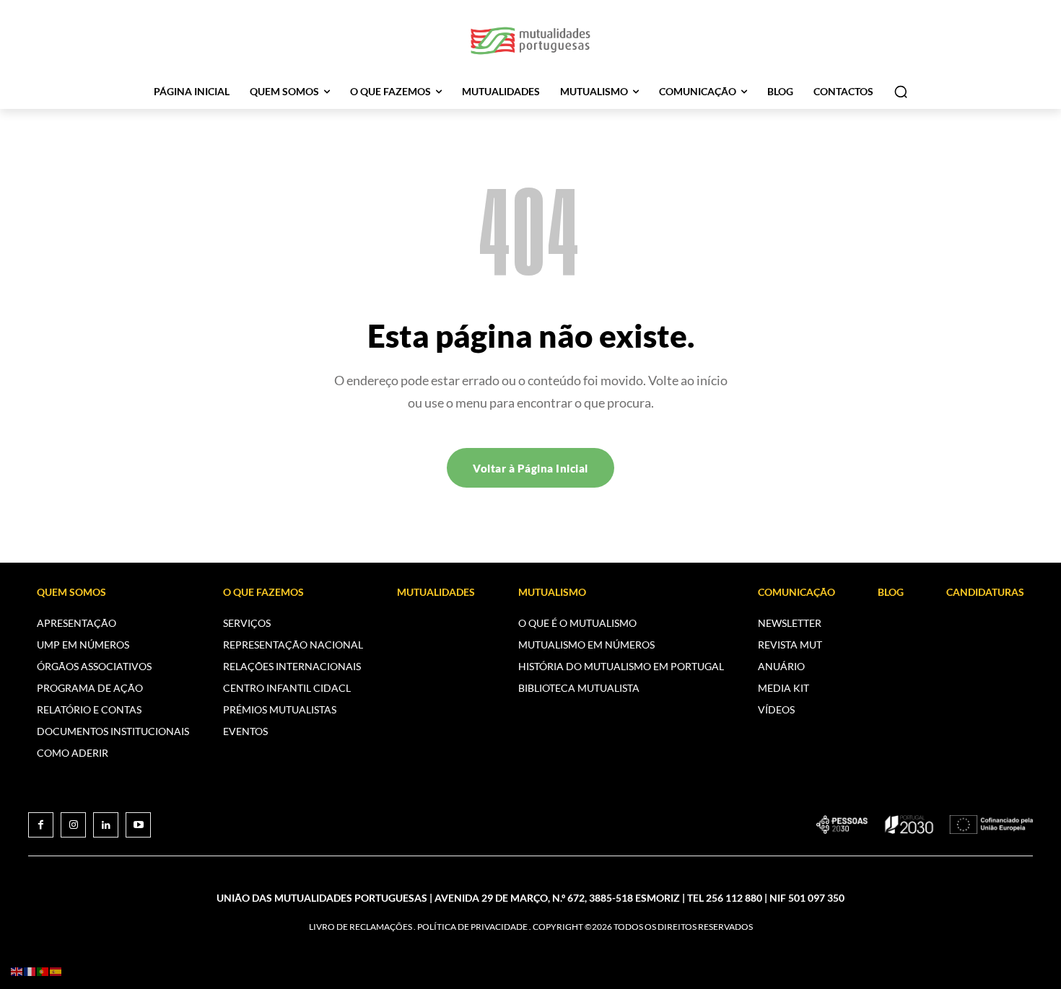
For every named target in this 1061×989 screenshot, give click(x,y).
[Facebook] (40, 825)
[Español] (56, 970)
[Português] (43, 970)
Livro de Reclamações (360, 926)
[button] (900, 91)
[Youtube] (138, 825)
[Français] (30, 970)
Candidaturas (985, 592)
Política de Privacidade (472, 926)
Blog (891, 592)
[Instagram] (73, 825)
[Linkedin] (105, 825)
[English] (17, 970)
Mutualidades (436, 592)
